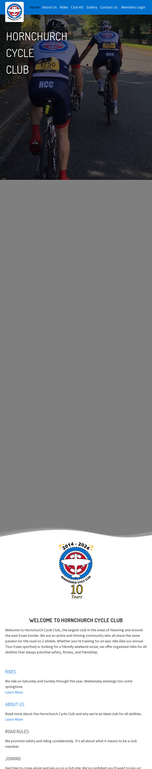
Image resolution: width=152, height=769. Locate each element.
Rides (64, 7)
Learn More (14, 692)
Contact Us (108, 7)
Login (141, 7)
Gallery (91, 7)
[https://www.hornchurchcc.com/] (14, 12)
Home (34, 7)
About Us (49, 7)
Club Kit (77, 7)
